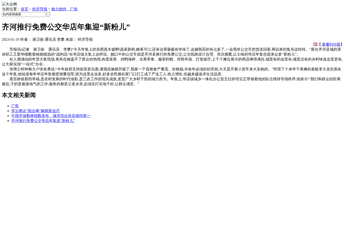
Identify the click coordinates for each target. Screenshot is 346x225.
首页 (24, 9)
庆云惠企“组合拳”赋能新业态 (35, 111)
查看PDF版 (330, 44)
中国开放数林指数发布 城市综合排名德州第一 (50, 116)
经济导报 (39, 9)
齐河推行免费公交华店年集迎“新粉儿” (43, 121)
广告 (15, 106)
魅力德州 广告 (64, 9)
